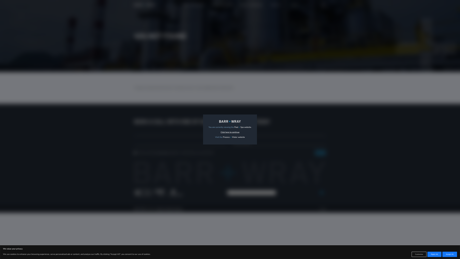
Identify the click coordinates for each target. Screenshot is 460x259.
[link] (234, 137)
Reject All (434, 254)
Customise (419, 254)
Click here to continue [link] (230, 132)
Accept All (450, 254)
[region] (230, 252)
